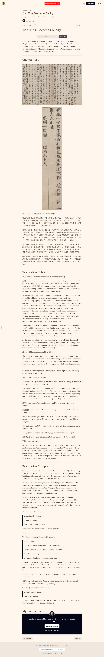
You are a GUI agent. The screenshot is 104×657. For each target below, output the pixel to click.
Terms (56, 645)
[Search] (80, 3)
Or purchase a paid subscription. (52, 630)
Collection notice (63, 645)
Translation (26, 10)
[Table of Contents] (2, 328)
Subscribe (91, 3)
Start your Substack (47, 649)
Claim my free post (52, 626)
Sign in (99, 3)
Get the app (60, 649)
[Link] (20, 30)
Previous (28, 638)
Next (76, 638)
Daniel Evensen (30, 19)
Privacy (52, 645)
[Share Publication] (84, 3)
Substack (44, 653)
